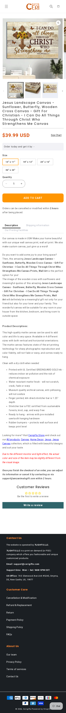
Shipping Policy (14, 627)
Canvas (25, 439)
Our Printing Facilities (16, 230)
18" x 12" (28, 162)
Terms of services (16, 669)
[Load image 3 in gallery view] (50, 90)
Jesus (48, 439)
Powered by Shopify (41, 709)
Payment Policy (14, 620)
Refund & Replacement (19, 605)
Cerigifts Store (36, 435)
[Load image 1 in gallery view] (16, 90)
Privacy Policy (13, 662)
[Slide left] (3, 91)
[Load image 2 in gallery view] (33, 90)
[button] (6, 6)
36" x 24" (10, 170)
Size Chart (56, 135)
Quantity (7, 177)
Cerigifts (27, 709)
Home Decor (37, 439)
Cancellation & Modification (21, 598)
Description (11, 225)
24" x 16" (45, 162)
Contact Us (12, 676)
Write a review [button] (33, 505)
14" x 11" (10, 162)
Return (10, 612)
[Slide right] (62, 91)
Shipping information (37, 225)
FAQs (9, 634)
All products (13, 439)
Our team (11, 654)
